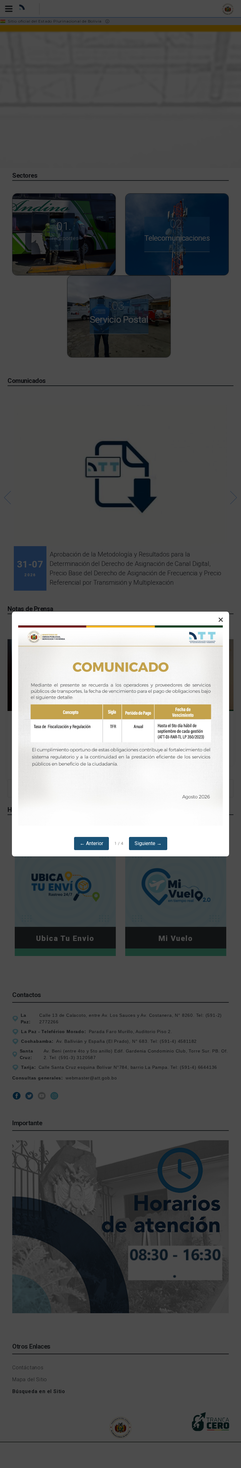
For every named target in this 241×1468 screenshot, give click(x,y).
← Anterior (91, 843)
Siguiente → (148, 843)
